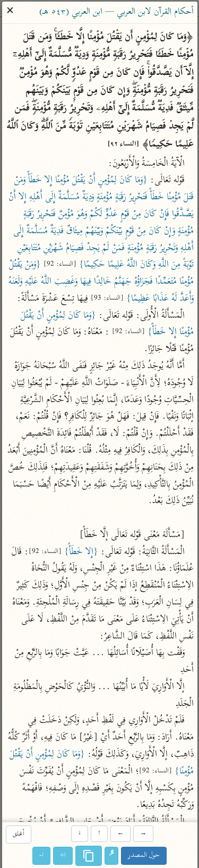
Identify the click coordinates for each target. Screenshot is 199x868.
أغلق (18, 835)
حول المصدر (144, 855)
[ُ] (111, 856)
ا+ (63, 855)
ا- (41, 855)
